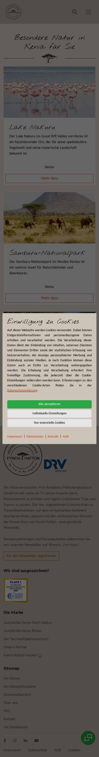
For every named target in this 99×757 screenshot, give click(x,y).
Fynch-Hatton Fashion (21, 655)
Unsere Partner (15, 647)
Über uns (11, 703)
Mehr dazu (49, 178)
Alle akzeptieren (49, 404)
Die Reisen (12, 679)
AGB (66, 436)
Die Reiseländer (16, 727)
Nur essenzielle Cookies (49, 423)
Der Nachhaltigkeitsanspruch (26, 639)
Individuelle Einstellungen (49, 413)
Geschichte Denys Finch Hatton (28, 623)
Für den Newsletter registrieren (31, 556)
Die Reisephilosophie (20, 687)
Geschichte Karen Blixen (22, 631)
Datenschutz (34, 436)
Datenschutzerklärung (22, 390)
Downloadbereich (17, 695)
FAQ (7, 711)
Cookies (74, 750)
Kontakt (53, 436)
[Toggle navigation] (88, 12)
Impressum (14, 436)
